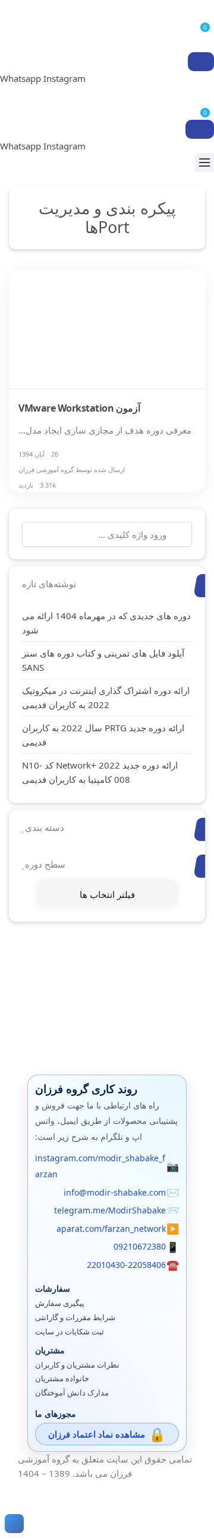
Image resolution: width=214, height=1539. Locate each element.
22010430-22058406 (126, 1264)
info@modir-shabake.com (115, 1192)
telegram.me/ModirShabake (110, 1210)
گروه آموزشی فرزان (46, 469)
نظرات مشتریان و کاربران (77, 1365)
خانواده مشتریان (62, 1379)
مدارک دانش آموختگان (72, 1393)
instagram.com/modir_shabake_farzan (100, 1166)
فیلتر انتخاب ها (107, 894)
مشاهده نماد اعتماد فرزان (96, 1434)
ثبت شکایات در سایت (69, 1332)
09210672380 (140, 1246)
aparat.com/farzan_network (111, 1228)
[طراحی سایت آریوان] (12, 1523)
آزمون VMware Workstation (79, 408)
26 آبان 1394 (38, 454)
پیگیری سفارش (59, 1303)
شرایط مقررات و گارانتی (75, 1317)
